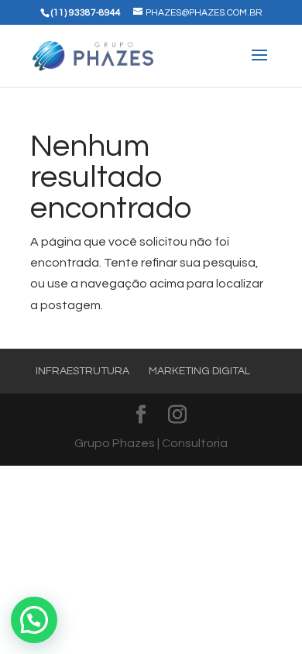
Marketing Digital (199, 371)
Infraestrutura (82, 371)
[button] (34, 620)
